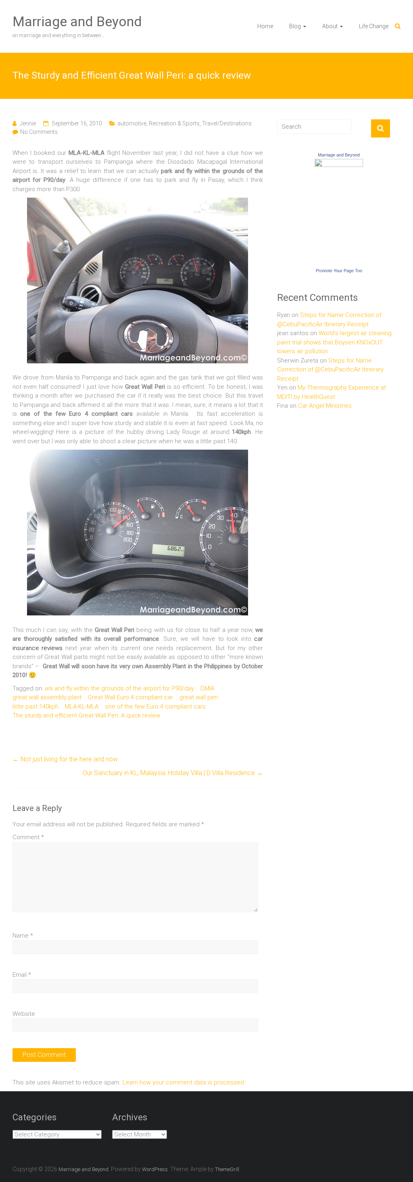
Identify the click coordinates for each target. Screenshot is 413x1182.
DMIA (207, 688)
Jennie (28, 123)
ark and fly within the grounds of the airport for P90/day (119, 688)
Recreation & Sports (174, 123)
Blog (295, 26)
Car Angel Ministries (325, 405)
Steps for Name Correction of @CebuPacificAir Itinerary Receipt (330, 369)
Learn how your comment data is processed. (184, 1082)
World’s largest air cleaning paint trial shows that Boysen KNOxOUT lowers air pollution (334, 342)
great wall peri (198, 697)
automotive (131, 123)
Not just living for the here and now (65, 759)
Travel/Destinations (227, 123)
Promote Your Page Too (339, 270)
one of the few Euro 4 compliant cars (155, 706)
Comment (28, 837)
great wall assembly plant (47, 697)
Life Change (373, 26)
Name (23, 935)
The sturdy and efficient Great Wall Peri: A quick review (86, 715)
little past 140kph (35, 706)
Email (22, 974)
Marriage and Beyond (77, 21)
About (330, 26)
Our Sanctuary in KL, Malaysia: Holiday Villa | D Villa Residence (173, 773)
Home (265, 26)
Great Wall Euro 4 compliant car (130, 697)
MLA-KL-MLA (81, 706)
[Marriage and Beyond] (339, 163)
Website (24, 1013)
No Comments (39, 132)
